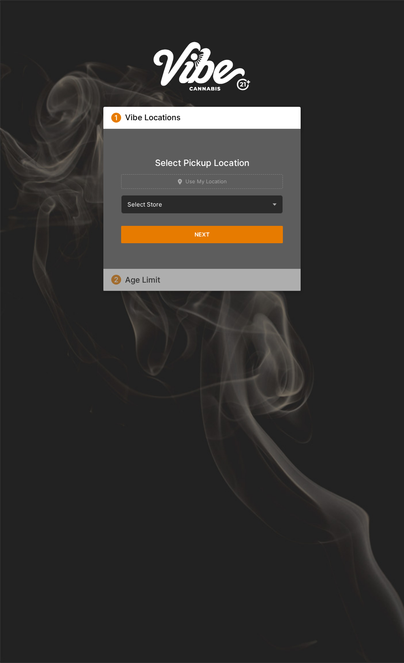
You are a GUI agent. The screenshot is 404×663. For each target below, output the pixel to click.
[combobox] (202, 204)
